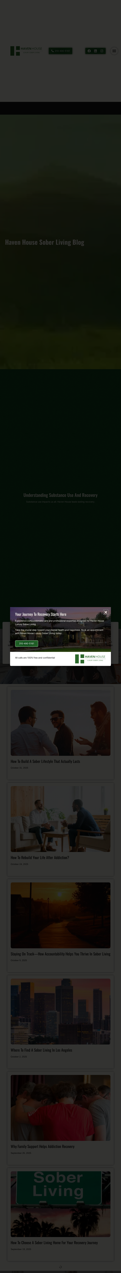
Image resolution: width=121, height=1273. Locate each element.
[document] (60, 636)
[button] (106, 612)
